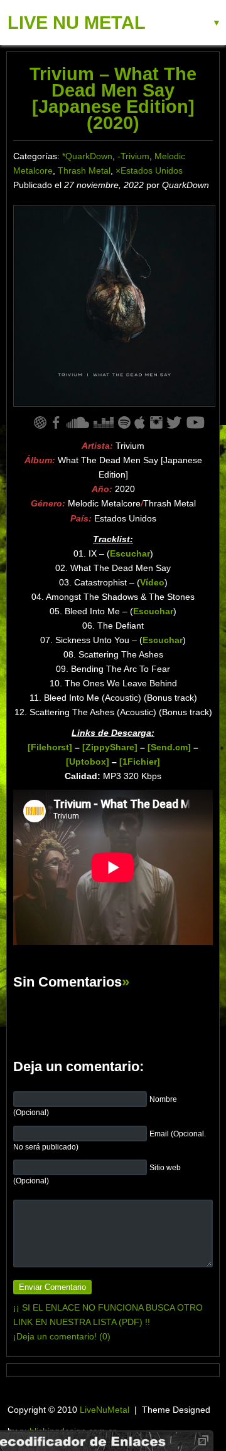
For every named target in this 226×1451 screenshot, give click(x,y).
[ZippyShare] (109, 747)
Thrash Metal (84, 170)
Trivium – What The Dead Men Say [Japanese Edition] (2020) (113, 98)
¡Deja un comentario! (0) (61, 1336)
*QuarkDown (87, 156)
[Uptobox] (87, 762)
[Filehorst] (50, 747)
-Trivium (133, 156)
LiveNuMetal (104, 1410)
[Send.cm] (169, 747)
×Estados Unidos (149, 170)
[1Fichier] (139, 762)
